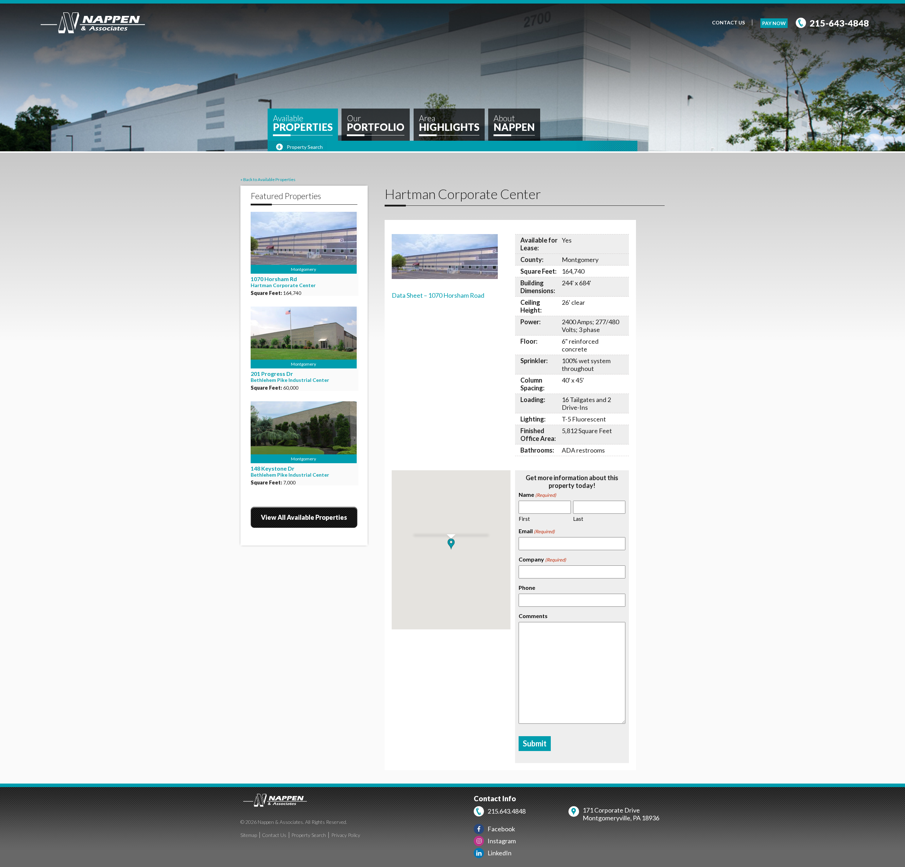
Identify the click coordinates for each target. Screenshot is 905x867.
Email (537, 531)
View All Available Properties (304, 517)
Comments (533, 615)
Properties (303, 123)
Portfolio (375, 123)
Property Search (308, 835)
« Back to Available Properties (268, 179)
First (524, 519)
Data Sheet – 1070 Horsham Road (438, 295)
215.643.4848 (506, 811)
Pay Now (774, 23)
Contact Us (728, 22)
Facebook (501, 829)
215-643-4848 (839, 23)
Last (578, 519)
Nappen (514, 123)
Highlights (449, 123)
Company (542, 559)
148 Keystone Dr (272, 468)
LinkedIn (499, 853)
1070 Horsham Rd (274, 278)
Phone (527, 587)
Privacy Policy (345, 835)
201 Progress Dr (272, 373)
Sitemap (248, 835)
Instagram (501, 841)
